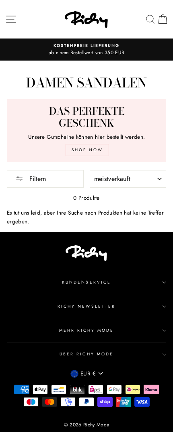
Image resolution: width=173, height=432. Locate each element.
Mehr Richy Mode (86, 330)
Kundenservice (86, 282)
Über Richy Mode (86, 354)
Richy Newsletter (86, 306)
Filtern (36, 178)
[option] (86, 50)
